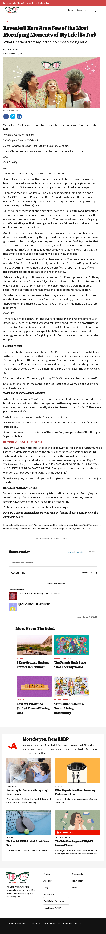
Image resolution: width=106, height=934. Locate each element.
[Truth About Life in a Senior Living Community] (71, 686)
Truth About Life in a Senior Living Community (69, 708)
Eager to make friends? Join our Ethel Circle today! (26, 3)
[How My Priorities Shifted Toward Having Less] (34, 686)
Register (80, 552)
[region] (53, 586)
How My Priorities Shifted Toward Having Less (33, 708)
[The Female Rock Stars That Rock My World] (71, 645)
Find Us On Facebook (53, 901)
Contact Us (48, 874)
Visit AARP (48, 894)
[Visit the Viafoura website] (91, 617)
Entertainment (62, 838)
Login (70, 10)
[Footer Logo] (22, 877)
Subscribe (81, 10)
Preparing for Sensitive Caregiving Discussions (27, 792)
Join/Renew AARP (52, 907)
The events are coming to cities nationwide (26, 850)
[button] (94, 10)
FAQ (45, 887)
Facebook (6, 116)
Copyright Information (15, 923)
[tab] (18, 573)
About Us (48, 880)
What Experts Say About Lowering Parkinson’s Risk (75, 792)
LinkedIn (19, 116)
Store (74, 887)
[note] (51, 111)
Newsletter (77, 880)
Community (77, 874)
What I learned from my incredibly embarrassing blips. (45, 42)
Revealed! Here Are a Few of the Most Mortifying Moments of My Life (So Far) (49, 31)
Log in (71, 552)
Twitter (12, 116)
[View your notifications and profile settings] (96, 573)
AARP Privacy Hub (52, 923)
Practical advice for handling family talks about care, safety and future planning (28, 801)
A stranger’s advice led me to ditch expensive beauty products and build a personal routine (76, 852)
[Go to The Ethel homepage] (6, 10)
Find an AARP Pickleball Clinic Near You (27, 843)
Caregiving (11, 786)
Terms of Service (34, 923)
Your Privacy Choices (72, 923)
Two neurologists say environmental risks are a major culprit (77, 801)
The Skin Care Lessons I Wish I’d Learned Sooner (74, 843)
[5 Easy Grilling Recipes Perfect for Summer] (34, 645)
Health (7, 21)
